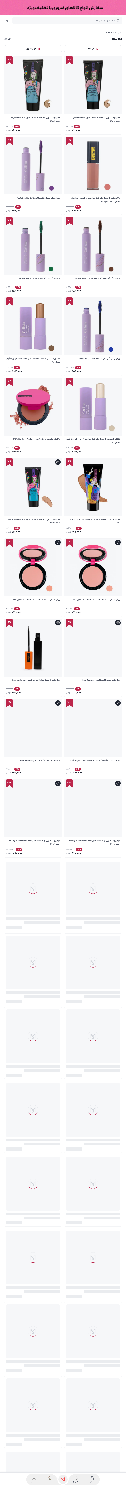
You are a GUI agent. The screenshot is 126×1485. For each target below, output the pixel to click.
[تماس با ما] (7, 20)
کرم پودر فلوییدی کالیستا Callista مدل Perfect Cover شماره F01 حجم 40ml (95, 1405)
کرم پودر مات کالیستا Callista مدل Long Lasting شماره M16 (95, 521)
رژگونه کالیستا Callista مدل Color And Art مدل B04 (36, 599)
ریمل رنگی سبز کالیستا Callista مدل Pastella (39, 278)
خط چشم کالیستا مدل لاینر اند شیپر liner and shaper (36, 680)
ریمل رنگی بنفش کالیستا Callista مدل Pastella (38, 198)
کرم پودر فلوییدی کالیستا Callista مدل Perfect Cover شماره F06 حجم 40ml (35, 1244)
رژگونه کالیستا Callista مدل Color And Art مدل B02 (96, 599)
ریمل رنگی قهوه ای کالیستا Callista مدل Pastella (97, 278)
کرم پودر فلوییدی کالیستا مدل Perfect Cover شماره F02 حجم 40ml (34, 842)
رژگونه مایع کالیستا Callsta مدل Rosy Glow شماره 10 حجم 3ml (34, 1163)
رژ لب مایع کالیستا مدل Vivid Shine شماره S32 (99, 1242)
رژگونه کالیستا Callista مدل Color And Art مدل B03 (36, 439)
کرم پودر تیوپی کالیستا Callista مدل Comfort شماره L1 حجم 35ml (35, 119)
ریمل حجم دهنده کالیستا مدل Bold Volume (40, 760)
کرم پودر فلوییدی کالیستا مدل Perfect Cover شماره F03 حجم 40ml (94, 842)
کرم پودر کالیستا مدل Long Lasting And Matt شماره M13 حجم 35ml (94, 1083)
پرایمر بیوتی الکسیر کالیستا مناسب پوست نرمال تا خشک (94, 760)
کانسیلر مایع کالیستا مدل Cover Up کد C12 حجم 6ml (36, 1081)
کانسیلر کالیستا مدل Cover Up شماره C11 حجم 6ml (97, 1001)
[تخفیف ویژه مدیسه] (63, 7)
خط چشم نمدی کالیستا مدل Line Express (101, 680)
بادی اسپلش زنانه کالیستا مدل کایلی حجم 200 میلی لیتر (35, 1001)
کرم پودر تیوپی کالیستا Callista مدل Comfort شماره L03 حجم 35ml (34, 521)
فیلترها (90, 49)
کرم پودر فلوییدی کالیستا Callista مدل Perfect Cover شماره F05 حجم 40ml (95, 1324)
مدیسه (118, 32)
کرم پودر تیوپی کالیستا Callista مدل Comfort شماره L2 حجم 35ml (95, 119)
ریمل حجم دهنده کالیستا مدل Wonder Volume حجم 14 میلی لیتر (35, 922)
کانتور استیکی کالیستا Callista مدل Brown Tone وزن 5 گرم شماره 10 (93, 440)
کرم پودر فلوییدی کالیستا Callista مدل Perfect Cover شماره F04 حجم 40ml (35, 1324)
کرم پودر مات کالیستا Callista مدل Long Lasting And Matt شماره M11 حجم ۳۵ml (33, 1405)
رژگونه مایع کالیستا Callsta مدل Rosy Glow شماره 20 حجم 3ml (93, 1163)
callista (108, 32)
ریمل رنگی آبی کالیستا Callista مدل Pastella (99, 358)
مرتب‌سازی (31, 49)
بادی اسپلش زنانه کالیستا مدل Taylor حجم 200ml (97, 921)
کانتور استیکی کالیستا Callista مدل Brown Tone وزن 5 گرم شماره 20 (33, 360)
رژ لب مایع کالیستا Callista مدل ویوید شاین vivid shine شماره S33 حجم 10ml (94, 199)
